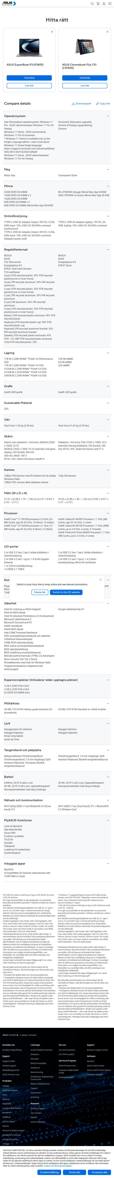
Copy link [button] (105, 103)
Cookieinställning (49, 1172)
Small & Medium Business (42, 1050)
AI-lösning (35, 1097)
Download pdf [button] (83, 103)
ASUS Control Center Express (99, 1070)
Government (36, 1093)
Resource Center (38, 1108)
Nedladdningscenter (10, 1070)
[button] (92, 3)
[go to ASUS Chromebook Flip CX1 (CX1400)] (84, 48)
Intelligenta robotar (10, 1139)
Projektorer (7, 1104)
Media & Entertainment (40, 1084)
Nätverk (5, 1126)
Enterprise (35, 1054)
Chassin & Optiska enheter (13, 1130)
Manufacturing (37, 1072)
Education (35, 1059)
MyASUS (90, 1061)
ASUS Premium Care (10, 1074)
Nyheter (34, 1117)
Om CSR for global (66, 1054)
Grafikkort (6, 1117)
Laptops (5, 1086)
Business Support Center (97, 1050)
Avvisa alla (74, 1172)
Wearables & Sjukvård (11, 1135)
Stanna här (40, 592)
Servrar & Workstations (12, 1108)
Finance (34, 1088)
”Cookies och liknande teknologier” (57, 1166)
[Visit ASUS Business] (10, 1035)
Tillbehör (6, 1144)
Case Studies (36, 1113)
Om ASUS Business (67, 1050)
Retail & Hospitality (38, 1063)
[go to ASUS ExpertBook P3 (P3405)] (29, 48)
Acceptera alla (99, 1172)
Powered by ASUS (66, 1077)
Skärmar (6, 1099)
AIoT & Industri (8, 1121)
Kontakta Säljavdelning (12, 1050)
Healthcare (35, 1068)
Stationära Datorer (10, 1090)
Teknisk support (9, 1066)
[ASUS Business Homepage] (9, 3)
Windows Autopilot (95, 1074)
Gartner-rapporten (38, 1122)
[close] (100, 580)
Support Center (8, 1061)
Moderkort (6, 1113)
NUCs (4, 1095)
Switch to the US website (66, 592)
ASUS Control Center (95, 1066)
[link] (29, 85)
